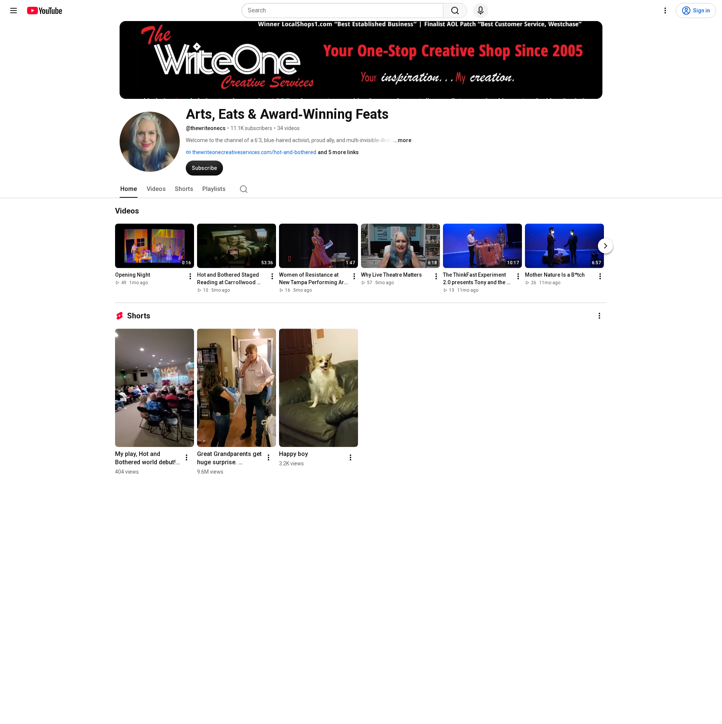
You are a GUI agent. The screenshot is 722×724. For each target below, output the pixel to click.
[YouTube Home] (44, 10)
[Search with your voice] (480, 10)
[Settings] (665, 10)
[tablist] (361, 189)
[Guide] (13, 10)
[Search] (455, 10)
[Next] (605, 245)
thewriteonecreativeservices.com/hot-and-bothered (253, 152)
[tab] (129, 189)
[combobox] (344, 10)
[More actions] (190, 276)
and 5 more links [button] (338, 152)
